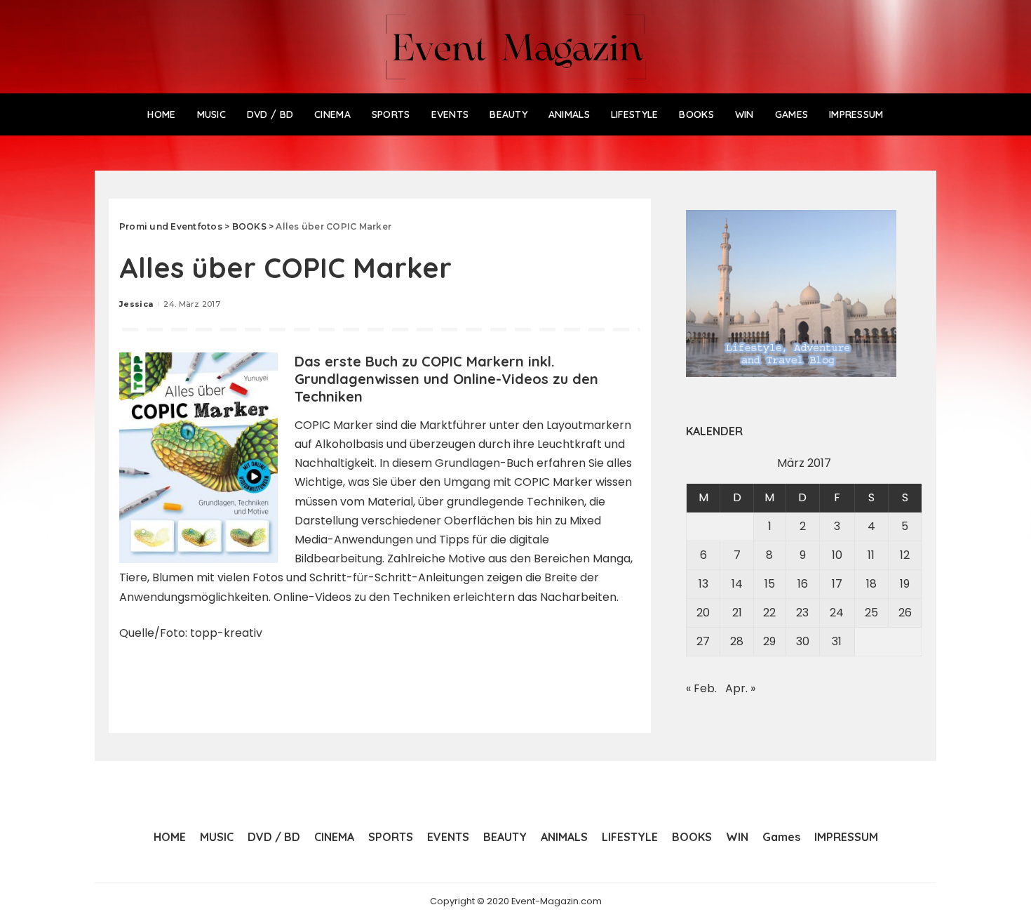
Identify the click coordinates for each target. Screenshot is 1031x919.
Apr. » (740, 688)
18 (871, 584)
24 (837, 612)
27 (703, 641)
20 (703, 612)
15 (769, 584)
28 (736, 641)
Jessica (136, 304)
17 (837, 584)
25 (871, 612)
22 (769, 612)
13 (703, 584)
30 (802, 641)
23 (802, 612)
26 (905, 612)
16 (802, 584)
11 (871, 555)
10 (837, 555)
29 (769, 641)
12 (905, 555)
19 (905, 584)
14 (737, 584)
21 (737, 612)
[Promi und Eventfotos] (516, 46)
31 (837, 641)
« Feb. (701, 688)
